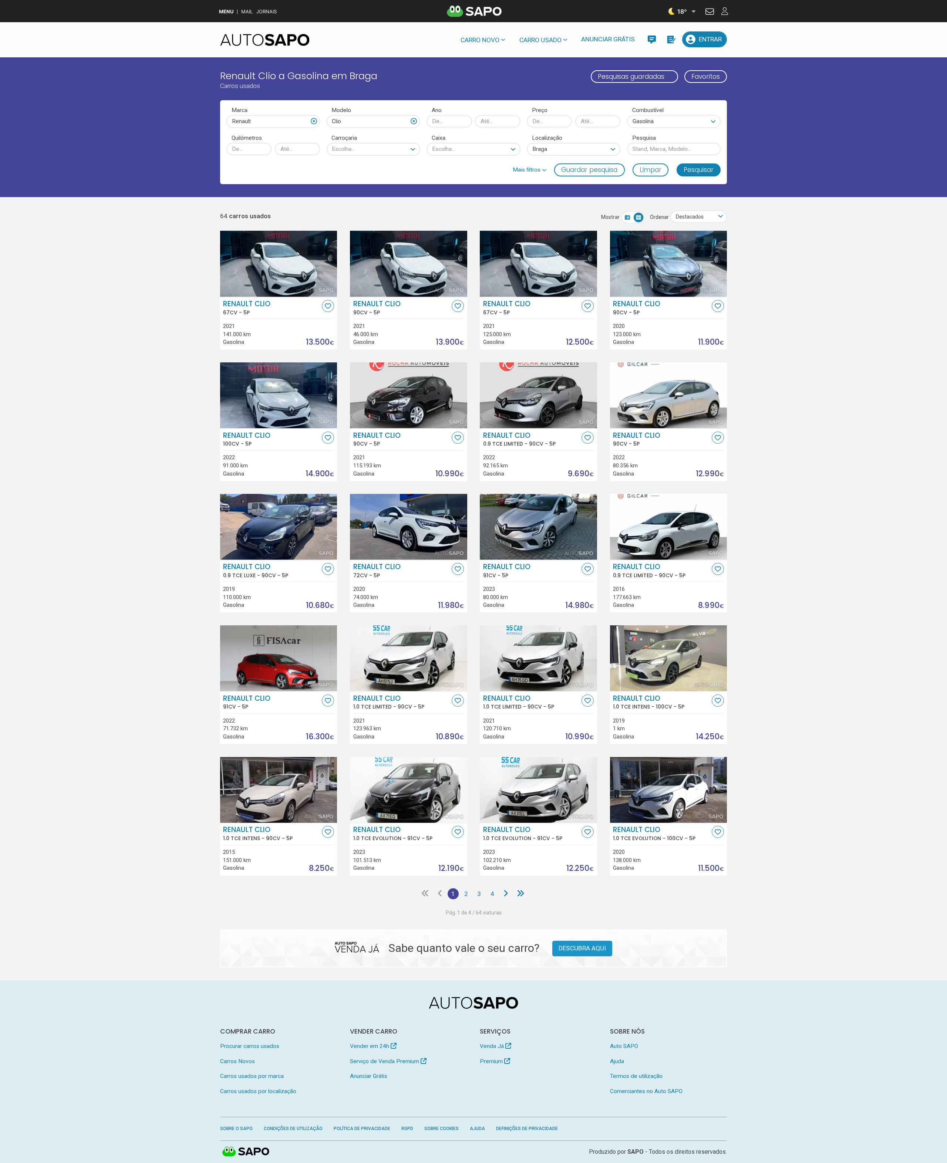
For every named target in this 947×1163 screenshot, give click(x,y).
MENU (226, 11)
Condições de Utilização (293, 1128)
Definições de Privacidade (527, 1128)
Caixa (438, 138)
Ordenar (659, 217)
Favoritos (705, 76)
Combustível (648, 110)
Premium (492, 1061)
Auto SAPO (624, 1046)
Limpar (650, 169)
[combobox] (273, 121)
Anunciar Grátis (608, 39)
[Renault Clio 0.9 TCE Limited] (538, 395)
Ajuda (617, 1061)
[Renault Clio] (278, 264)
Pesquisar (699, 169)
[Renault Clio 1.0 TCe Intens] (668, 658)
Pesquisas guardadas (631, 76)
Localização (547, 138)
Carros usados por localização (258, 1091)
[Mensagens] (652, 39)
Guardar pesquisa (589, 169)
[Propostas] (671, 39)
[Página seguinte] (505, 893)
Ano (437, 110)
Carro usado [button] (540, 40)
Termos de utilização (636, 1076)
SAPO (246, 1152)
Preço (539, 110)
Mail (247, 11)
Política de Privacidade (362, 1128)
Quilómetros (247, 138)
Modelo (341, 110)
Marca (239, 110)
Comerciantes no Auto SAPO (646, 1091)
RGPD (407, 1128)
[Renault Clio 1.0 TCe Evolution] (408, 790)
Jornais (266, 11)
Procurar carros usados (249, 1046)
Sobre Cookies (441, 1128)
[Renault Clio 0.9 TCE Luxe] (278, 526)
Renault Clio (246, 307)
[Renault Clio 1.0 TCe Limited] (408, 658)
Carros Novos (237, 1061)
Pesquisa (644, 138)
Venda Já (492, 1046)
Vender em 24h (370, 1046)
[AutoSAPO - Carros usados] (265, 40)
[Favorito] (328, 306)
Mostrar (610, 217)
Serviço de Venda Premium (385, 1061)
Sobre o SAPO (236, 1128)
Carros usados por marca (252, 1076)
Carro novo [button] (480, 40)
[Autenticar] (709, 12)
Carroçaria (344, 138)
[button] (529, 169)
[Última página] (520, 893)
